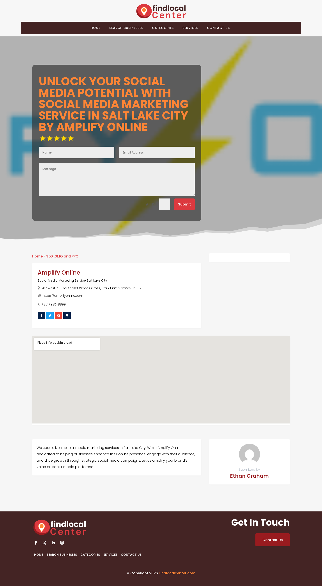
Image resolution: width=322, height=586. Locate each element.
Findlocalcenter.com (177, 573)
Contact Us (218, 28)
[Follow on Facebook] (35, 542)
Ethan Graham (249, 475)
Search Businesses (126, 28)
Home (96, 28)
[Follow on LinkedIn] (53, 542)
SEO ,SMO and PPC (62, 256)
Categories (163, 28)
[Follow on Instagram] (61, 542)
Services (190, 28)
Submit (184, 204)
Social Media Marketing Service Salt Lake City (72, 280)
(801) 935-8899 (54, 304)
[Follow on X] (44, 542)
